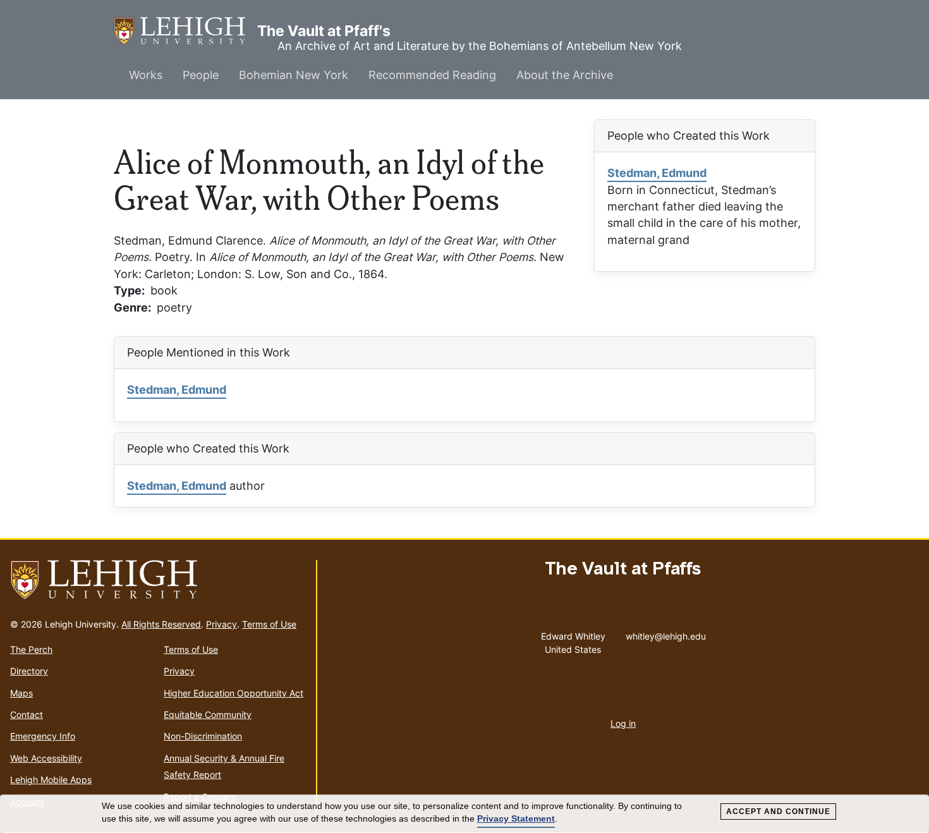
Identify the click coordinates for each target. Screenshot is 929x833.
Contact (26, 714)
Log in (623, 723)
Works (145, 75)
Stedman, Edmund (657, 173)
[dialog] (464, 814)
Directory (29, 671)
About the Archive (564, 75)
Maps (21, 693)
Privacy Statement (516, 818)
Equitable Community (208, 714)
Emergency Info (42, 736)
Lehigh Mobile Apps (51, 780)
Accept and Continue (778, 811)
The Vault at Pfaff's (185, 31)
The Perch (31, 649)
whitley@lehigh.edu (666, 633)
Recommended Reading (432, 75)
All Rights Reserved (161, 624)
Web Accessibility (46, 758)
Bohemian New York (293, 75)
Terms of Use (269, 624)
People (201, 75)
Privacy (221, 624)
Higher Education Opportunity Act (233, 693)
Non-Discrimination (203, 736)
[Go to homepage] (158, 580)
